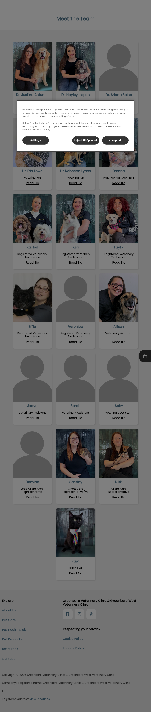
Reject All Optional (85, 140)
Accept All (115, 140)
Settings (35, 140)
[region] (75, 126)
